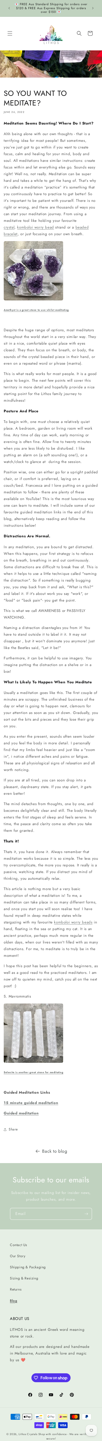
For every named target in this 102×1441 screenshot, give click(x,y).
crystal (9, 227)
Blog (13, 1300)
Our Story (17, 1255)
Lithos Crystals (28, 1434)
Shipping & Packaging (28, 1267)
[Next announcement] (92, 8)
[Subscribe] (86, 1214)
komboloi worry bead (35, 227)
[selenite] (33, 1062)
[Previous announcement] (9, 8)
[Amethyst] (33, 300)
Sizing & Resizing (24, 1278)
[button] (9, 33)
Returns (16, 1289)
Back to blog (54, 1151)
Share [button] (13, 1129)
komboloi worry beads (73, 922)
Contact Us (18, 1244)
